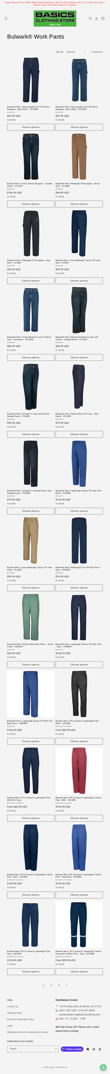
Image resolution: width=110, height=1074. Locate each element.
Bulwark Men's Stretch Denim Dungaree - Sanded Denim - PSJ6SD (29, 185)
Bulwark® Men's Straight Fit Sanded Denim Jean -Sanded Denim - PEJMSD (30, 492)
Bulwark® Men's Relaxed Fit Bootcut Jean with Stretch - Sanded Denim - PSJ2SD (77, 338)
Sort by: (59, 52)
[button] (6, 18)
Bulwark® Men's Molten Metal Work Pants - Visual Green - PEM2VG (30, 645)
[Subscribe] (55, 1049)
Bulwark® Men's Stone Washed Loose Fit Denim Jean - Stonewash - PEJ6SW (29, 338)
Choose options (31, 127)
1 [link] (43, 985)
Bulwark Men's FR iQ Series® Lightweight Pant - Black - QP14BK (78, 722)
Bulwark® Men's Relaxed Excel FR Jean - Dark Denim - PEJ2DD (77, 415)
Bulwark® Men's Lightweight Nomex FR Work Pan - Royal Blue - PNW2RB (30, 722)
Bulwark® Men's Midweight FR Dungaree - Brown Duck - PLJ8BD (78, 185)
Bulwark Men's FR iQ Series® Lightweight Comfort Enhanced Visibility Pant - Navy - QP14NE (78, 952)
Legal (9, 1026)
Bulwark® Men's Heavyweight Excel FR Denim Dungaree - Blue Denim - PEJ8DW (28, 108)
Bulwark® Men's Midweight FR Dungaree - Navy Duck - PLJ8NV (29, 261)
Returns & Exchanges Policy (20, 1019)
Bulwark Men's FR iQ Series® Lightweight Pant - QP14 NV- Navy (29, 799)
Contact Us (12, 1006)
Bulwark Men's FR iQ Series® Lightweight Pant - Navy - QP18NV (29, 952)
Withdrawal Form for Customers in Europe (27, 1032)
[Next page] (66, 985)
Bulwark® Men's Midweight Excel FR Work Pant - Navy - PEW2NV (78, 568)
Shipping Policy (14, 1013)
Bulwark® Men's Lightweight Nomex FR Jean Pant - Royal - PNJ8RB (79, 492)
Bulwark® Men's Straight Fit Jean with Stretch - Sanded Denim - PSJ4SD (29, 415)
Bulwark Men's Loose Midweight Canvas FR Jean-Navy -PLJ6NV (78, 261)
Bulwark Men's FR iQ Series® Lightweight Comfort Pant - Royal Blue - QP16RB (78, 876)
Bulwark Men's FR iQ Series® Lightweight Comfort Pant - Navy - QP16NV (30, 876)
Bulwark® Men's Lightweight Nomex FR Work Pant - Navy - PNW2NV (79, 645)
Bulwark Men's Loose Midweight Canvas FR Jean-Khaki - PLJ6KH (30, 568)
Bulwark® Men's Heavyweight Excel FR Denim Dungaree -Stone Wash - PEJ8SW (77, 108)
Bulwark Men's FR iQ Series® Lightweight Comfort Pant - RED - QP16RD (78, 799)
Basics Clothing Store (58, 1067)
